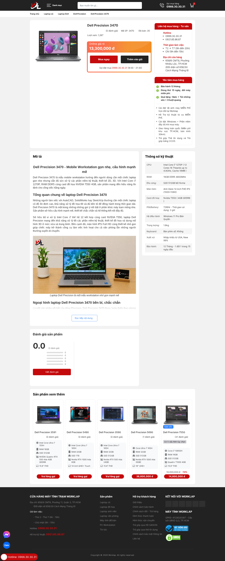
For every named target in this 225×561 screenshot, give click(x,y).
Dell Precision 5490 (78, 432)
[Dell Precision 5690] (144, 415)
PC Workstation (107, 525)
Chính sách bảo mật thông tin (147, 534)
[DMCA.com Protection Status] (180, 537)
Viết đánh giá (51, 372)
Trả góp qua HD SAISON (145, 525)
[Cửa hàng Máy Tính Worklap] (36, 5)
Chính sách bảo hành (143, 507)
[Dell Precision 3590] (112, 415)
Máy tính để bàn (108, 520)
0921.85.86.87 (173, 39)
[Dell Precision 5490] (80, 415)
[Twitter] (189, 504)
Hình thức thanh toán (143, 516)
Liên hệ (136, 538)
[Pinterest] (202, 504)
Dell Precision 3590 (110, 432)
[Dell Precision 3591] (48, 415)
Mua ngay (104, 59)
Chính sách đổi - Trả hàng (145, 511)
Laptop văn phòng (109, 516)
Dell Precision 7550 (174, 432)
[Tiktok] (182, 504)
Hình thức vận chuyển (144, 520)
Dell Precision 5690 (142, 432)
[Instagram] (195, 504)
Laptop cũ (105, 502)
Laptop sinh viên (108, 511)
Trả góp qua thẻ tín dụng (145, 529)
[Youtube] (175, 504)
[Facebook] (168, 504)
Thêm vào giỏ (134, 59)
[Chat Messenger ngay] (6, 534)
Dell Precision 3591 (45, 432)
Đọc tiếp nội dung (84, 318)
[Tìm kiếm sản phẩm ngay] (138, 5)
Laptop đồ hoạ (107, 507)
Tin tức (103, 529)
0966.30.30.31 (176, 6)
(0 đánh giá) (112, 30)
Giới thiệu (137, 502)
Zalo (6, 545)
